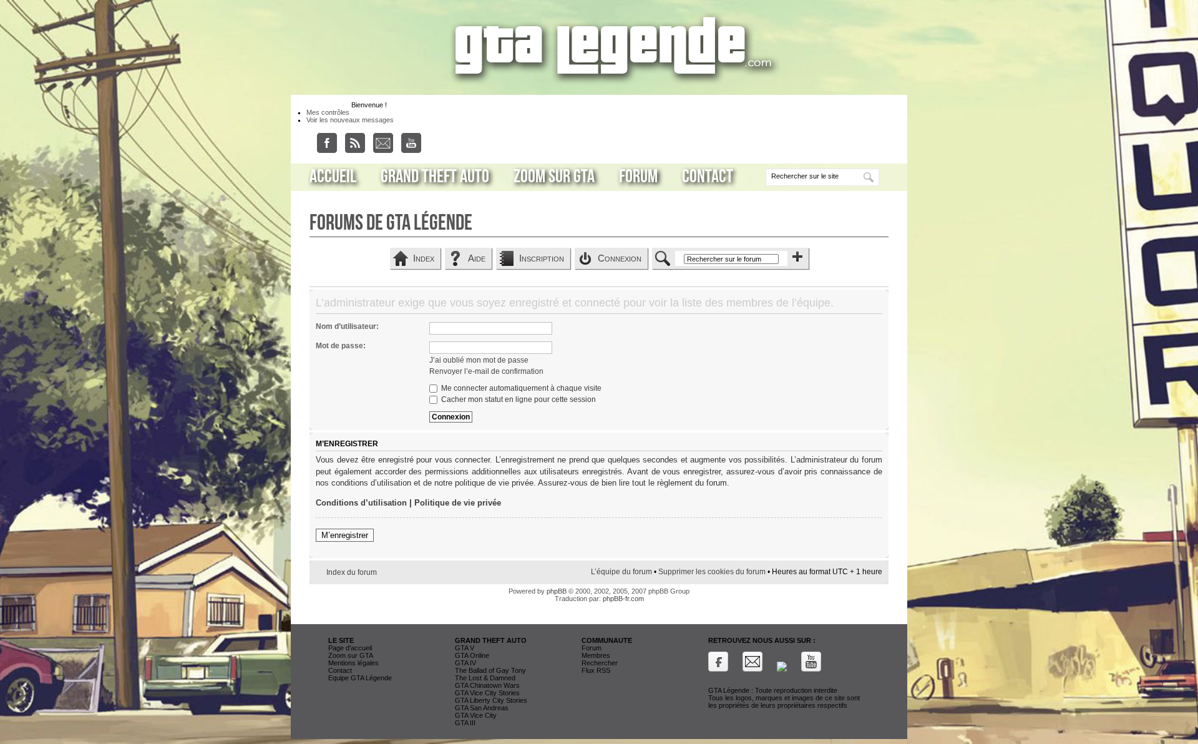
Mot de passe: (341, 345)
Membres (596, 655)
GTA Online (472, 655)
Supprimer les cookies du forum (712, 571)
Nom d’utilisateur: (347, 326)
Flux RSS (596, 670)
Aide (476, 258)
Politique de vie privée (457, 502)
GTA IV (465, 663)
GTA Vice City (476, 715)
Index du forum (351, 572)
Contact (707, 176)
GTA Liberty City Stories (491, 700)
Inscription (541, 258)
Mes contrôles (327, 112)
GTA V (464, 648)
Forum (638, 176)
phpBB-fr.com (623, 598)
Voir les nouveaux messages (350, 120)
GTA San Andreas (482, 708)
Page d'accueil (350, 648)
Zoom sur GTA (554, 176)
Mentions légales (353, 663)
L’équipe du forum (621, 571)
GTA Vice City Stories (487, 693)
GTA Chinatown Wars (487, 685)
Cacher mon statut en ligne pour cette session (517, 399)
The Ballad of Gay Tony (490, 670)
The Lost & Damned (485, 678)
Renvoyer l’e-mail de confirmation (486, 371)
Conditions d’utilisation (361, 502)
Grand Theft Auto (435, 176)
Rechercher (600, 663)
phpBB (557, 591)
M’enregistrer (344, 535)
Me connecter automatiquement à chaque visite (520, 388)
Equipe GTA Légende (360, 678)
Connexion (619, 258)
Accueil (332, 176)
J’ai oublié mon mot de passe (478, 360)
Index (423, 258)
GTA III (465, 723)
